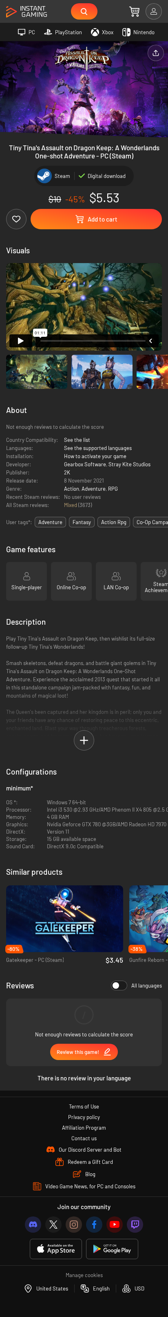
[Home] (26, 12)
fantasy (82, 522)
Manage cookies (84, 1275)
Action (71, 488)
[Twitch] (135, 1224)
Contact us (84, 1138)
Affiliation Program (84, 1127)
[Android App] (112, 1249)
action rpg (113, 522)
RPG (113, 488)
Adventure (94, 488)
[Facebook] (94, 1224)
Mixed (71, 505)
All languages (146, 985)
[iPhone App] (56, 1249)
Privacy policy (84, 1117)
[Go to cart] (134, 11)
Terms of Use (84, 1106)
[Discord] (33, 1224)
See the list (77, 440)
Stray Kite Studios (129, 464)
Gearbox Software (85, 464)
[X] (53, 1224)
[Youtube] (114, 1224)
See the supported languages (98, 448)
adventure (50, 522)
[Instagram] (74, 1224)
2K (67, 472)
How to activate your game (95, 456)
